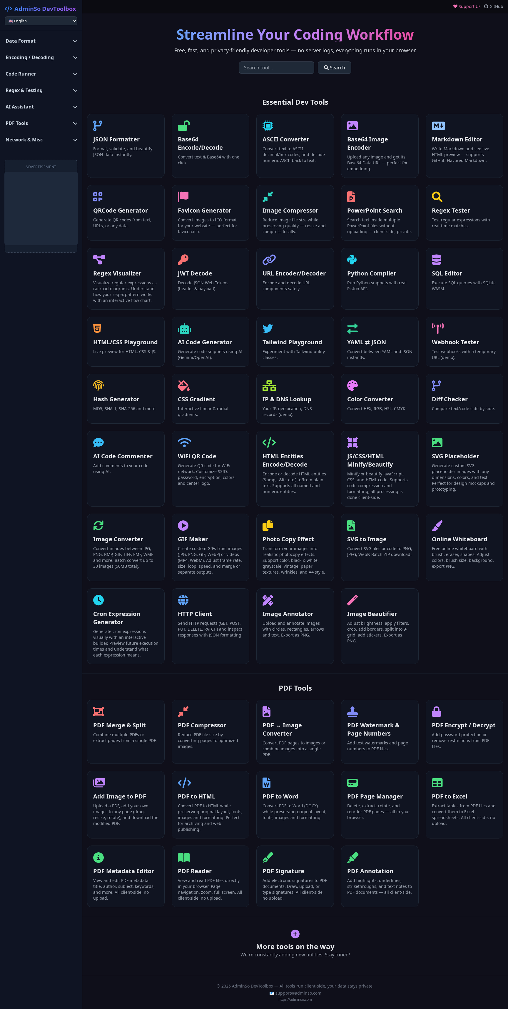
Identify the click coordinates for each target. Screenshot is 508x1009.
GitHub (495, 6)
